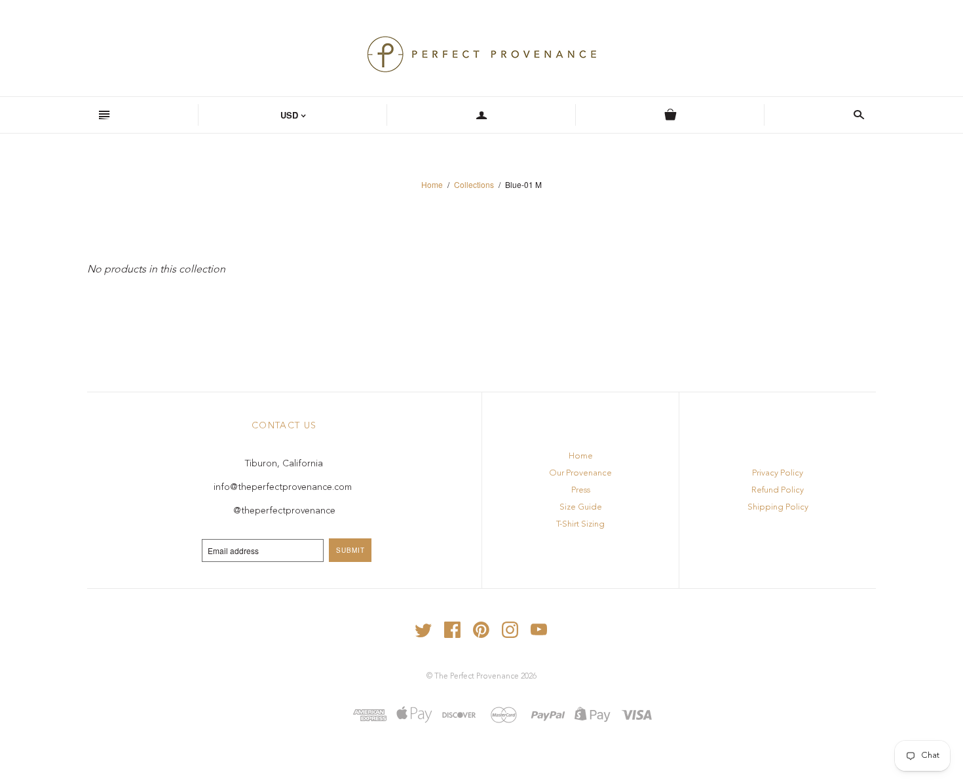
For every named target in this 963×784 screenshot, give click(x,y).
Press (580, 490)
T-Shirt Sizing (580, 524)
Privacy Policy (777, 473)
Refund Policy (777, 490)
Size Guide (580, 507)
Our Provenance (580, 473)
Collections (474, 184)
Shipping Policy (777, 507)
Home (432, 184)
